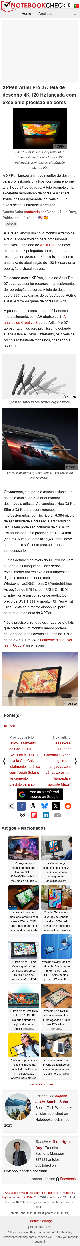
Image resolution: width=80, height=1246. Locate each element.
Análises (45, 13)
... (74, 13)
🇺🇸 (40, 217)
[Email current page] (57, 815)
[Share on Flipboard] (34, 815)
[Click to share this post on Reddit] (68, 806)
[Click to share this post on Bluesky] (44, 806)
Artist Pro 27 (49, 244)
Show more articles (40, 1084)
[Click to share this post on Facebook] (21, 806)
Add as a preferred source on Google (44, 794)
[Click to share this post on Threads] (33, 806)
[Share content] (11, 806)
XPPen (9, 725)
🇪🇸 (46, 217)
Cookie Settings (40, 1220)
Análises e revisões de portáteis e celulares (32, 1192)
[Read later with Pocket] (22, 815)
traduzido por (35, 211)
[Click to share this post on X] (56, 806)
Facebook (67, 1178)
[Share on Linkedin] (46, 815)
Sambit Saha (57, 1101)
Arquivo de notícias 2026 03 (19, 1197)
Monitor (11, 223)
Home (26, 13)
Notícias (68, 1192)
